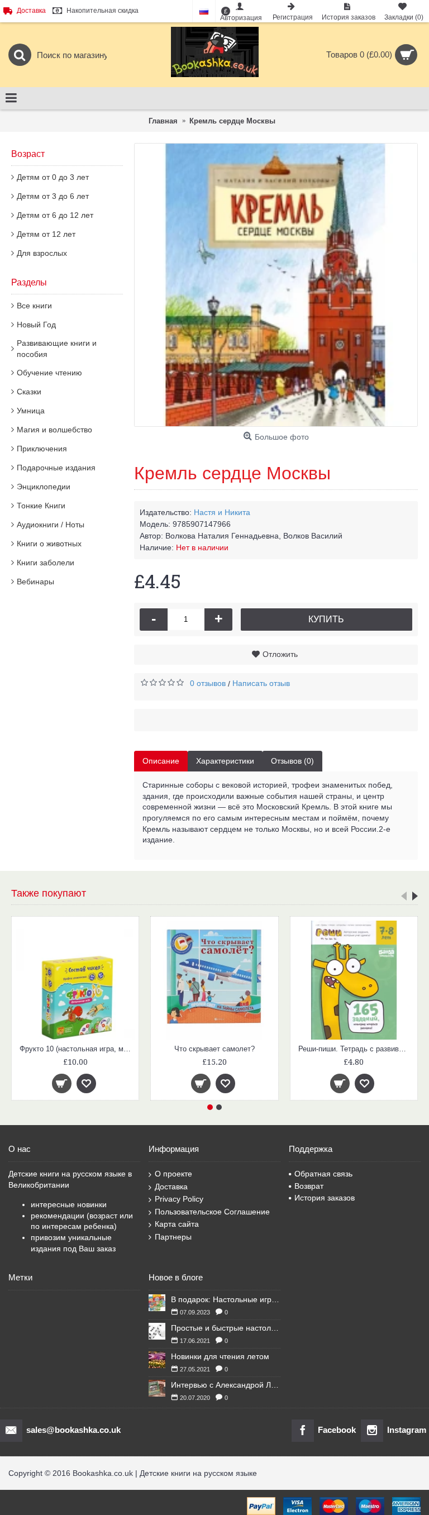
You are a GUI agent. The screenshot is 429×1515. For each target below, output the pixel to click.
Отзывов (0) (292, 760)
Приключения (42, 448)
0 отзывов (208, 683)
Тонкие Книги (41, 505)
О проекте (173, 1173)
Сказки (29, 391)
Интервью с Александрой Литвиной (225, 1384)
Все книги (34, 305)
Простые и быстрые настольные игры (225, 1327)
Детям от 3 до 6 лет (53, 196)
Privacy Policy (179, 1198)
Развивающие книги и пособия (57, 349)
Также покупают (48, 893)
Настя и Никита (222, 512)
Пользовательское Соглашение (212, 1211)
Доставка (171, 1186)
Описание (160, 760)
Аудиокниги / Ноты (50, 524)
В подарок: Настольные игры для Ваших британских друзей (225, 1299)
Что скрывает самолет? (92, 1049)
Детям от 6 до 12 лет (55, 215)
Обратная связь (323, 1173)
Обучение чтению (49, 372)
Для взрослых (42, 253)
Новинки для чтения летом (220, 1356)
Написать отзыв (261, 683)
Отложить (280, 654)
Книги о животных (49, 543)
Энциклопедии (43, 486)
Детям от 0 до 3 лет (53, 177)
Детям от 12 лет (46, 234)
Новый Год (36, 324)
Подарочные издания (56, 467)
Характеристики (225, 760)
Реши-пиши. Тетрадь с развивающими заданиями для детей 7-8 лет (233, 1049)
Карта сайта (177, 1223)
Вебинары (35, 581)
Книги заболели (45, 562)
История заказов (324, 1197)
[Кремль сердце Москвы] (276, 285)
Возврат (308, 1185)
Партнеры (173, 1236)
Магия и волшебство (54, 429)
